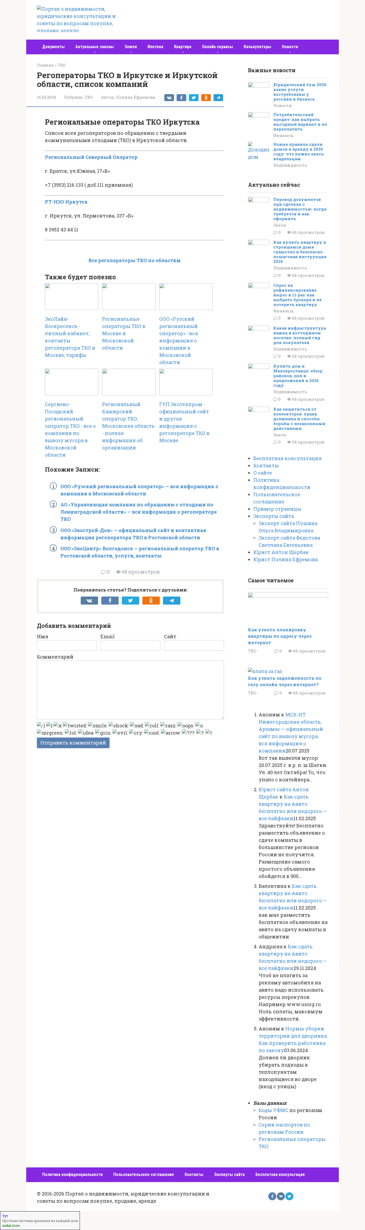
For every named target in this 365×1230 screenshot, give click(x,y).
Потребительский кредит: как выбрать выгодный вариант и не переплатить (300, 122)
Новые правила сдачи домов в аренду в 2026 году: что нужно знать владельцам (298, 151)
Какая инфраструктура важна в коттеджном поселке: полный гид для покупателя (299, 335)
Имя (42, 636)
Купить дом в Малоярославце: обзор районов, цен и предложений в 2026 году (298, 375)
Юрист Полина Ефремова (285, 559)
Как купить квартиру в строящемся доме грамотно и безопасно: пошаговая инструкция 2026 (300, 251)
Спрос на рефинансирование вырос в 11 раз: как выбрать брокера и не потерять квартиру (297, 294)
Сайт (170, 636)
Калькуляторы (257, 46)
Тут (5, 1216)
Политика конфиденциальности (72, 1174)
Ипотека (155, 46)
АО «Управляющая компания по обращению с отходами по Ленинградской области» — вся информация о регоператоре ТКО (138, 511)
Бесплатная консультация (287, 458)
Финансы (283, 135)
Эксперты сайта (273, 516)
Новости (290, 46)
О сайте (262, 472)
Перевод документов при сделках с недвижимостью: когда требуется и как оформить (299, 209)
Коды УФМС (273, 1110)
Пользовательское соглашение (143, 1174)
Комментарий (55, 657)
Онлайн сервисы (217, 46)
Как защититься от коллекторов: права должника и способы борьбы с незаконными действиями (299, 418)
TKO (88, 97)
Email (107, 636)
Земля (131, 46)
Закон (279, 225)
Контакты (266, 465)
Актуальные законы (94, 46)
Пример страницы (277, 509)
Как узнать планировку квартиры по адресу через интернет (280, 636)
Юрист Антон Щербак (281, 552)
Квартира (182, 46)
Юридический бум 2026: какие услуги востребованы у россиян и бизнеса (300, 92)
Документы (53, 46)
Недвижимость (290, 165)
